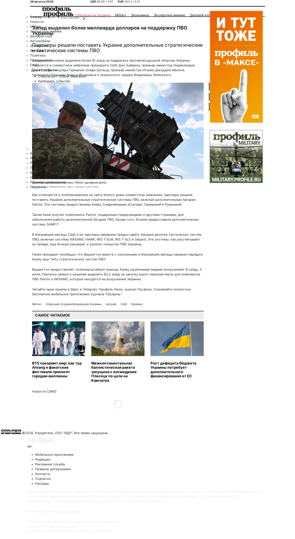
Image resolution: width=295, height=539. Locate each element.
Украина (136, 304)
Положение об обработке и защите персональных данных (73, 522)
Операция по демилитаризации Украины (74, 304)
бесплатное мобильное (50, 294)
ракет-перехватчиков (156, 274)
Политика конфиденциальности (52, 526)
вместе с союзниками (119, 254)
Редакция (42, 459)
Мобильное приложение (54, 455)
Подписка (43, 479)
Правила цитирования (53, 469)
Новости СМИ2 (44, 391)
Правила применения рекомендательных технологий (69, 531)
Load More (118, 404)
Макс (75, 289)
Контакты (42, 474)
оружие (111, 304)
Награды (42, 483)
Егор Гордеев (70, 17)
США (124, 304)
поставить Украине (47, 200)
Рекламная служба (50, 464)
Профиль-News (111, 289)
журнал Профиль (138, 289)
